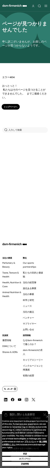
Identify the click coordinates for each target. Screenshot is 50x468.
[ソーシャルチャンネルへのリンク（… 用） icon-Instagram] (26, 399)
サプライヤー (29, 323)
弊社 (25, 258)
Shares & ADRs (10, 352)
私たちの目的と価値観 (33, 274)
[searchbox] (25, 130)
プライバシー (30, 441)
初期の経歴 (28, 375)
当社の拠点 (28, 311)
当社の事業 (7, 258)
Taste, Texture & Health (10, 274)
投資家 (5, 335)
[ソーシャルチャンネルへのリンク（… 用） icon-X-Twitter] (33, 399)
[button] (39, 6)
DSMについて (9, 346)
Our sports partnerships (29, 264)
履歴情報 (6, 340)
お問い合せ (28, 329)
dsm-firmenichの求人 (32, 352)
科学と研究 (28, 300)
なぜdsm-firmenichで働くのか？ (32, 342)
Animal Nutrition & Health (11, 294)
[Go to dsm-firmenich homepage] (14, 6)
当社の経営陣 (29, 282)
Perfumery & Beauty (8, 264)
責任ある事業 (29, 288)
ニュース (27, 306)
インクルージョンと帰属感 (33, 367)
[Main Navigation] (46, 6)
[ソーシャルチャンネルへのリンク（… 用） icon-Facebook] (12, 399)
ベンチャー (28, 317)
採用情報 (27, 335)
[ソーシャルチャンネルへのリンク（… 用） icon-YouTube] (19, 399)
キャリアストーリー (33, 359)
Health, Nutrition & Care (11, 284)
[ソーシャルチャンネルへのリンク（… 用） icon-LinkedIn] (5, 399)
